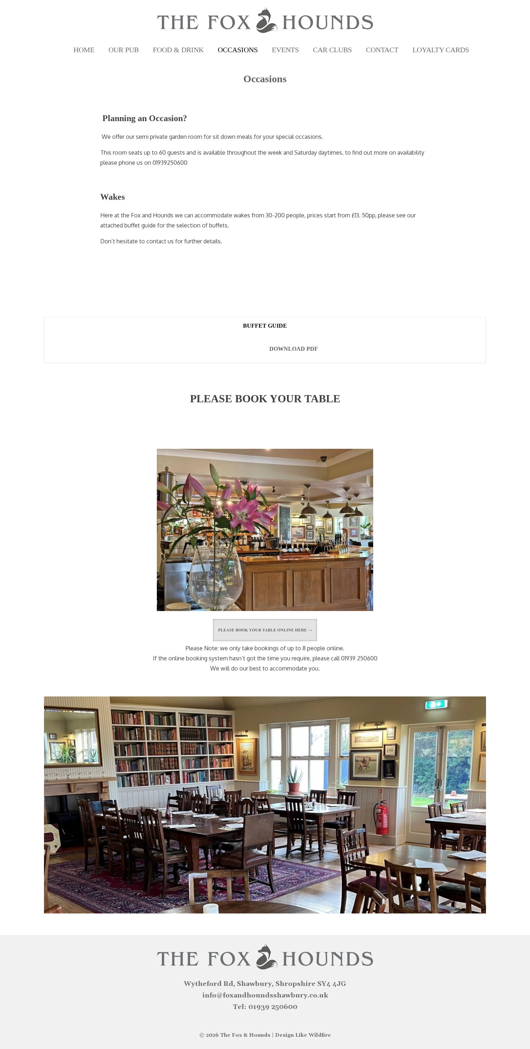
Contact (382, 50)
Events (285, 50)
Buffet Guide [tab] (265, 326)
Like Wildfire (313, 1035)
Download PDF (293, 349)
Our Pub (124, 50)
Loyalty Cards (440, 50)
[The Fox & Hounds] (265, 20)
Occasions (238, 50)
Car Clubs (332, 50)
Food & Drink (178, 50)
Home (84, 50)
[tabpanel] (265, 349)
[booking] (265, 630)
